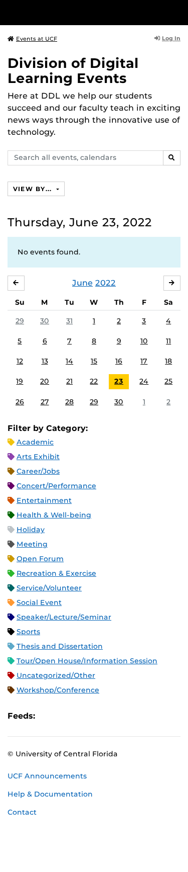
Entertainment (44, 500)
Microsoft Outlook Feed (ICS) (65, 716)
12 (20, 361)
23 (118, 381)
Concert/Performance (56, 485)
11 (168, 340)
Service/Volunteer (49, 587)
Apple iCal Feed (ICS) (48, 716)
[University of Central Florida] (76, 12)
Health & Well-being (54, 514)
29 (20, 320)
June (82, 283)
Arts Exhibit (38, 456)
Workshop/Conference (58, 689)
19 (19, 381)
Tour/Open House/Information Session (87, 660)
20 (44, 381)
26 (20, 401)
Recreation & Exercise (56, 573)
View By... (33, 189)
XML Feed (99, 716)
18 (168, 361)
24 (143, 381)
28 (69, 401)
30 (44, 320)
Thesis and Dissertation (60, 646)
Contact (22, 812)
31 (69, 320)
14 (69, 361)
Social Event (39, 602)
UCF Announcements (47, 775)
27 (45, 401)
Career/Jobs (38, 471)
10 (144, 340)
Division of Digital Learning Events (73, 70)
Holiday (31, 529)
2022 (105, 283)
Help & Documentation (50, 794)
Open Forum (40, 558)
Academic (35, 442)
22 (94, 381)
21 (69, 381)
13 (45, 361)
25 (168, 381)
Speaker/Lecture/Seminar (64, 617)
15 (94, 361)
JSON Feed (116, 716)
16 (118, 361)
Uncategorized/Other (56, 675)
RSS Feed (82, 716)
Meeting (32, 544)
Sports (28, 631)
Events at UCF (36, 38)
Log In (171, 38)
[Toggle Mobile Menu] (177, 12)
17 (143, 361)
